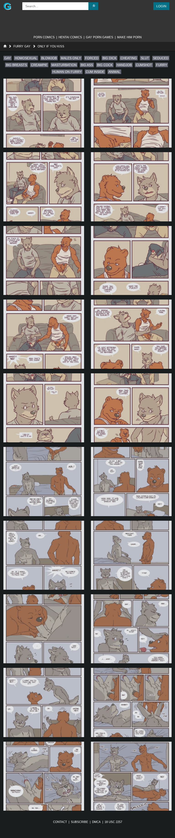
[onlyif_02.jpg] (131, 113)
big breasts (16, 65)
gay (7, 58)
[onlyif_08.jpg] (131, 334)
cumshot (144, 65)
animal (114, 72)
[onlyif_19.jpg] (43, 776)
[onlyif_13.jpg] (43, 555)
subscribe (79, 822)
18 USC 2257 (113, 822)
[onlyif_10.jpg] (131, 407)
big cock (105, 65)
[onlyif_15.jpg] (43, 628)
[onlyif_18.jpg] (131, 702)
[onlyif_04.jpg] (131, 186)
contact (60, 822)
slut (145, 58)
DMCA (96, 822)
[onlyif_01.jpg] (43, 113)
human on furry (67, 72)
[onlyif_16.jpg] (131, 628)
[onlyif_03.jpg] (43, 186)
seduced (160, 58)
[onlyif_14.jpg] (131, 555)
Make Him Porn (129, 37)
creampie (39, 65)
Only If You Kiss (51, 46)
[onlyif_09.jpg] (43, 407)
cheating (129, 58)
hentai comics (70, 37)
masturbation (64, 65)
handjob (124, 65)
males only (71, 58)
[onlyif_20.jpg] (131, 776)
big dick (109, 58)
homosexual (26, 58)
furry (161, 65)
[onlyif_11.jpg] (43, 481)
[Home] (5, 46)
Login (161, 6)
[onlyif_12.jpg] (131, 481)
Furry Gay (22, 46)
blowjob (49, 58)
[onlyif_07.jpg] (43, 334)
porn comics (44, 37)
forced (91, 58)
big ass (87, 65)
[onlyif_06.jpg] (131, 260)
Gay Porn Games (99, 37)
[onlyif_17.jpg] (43, 702)
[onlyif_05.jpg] (43, 260)
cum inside (95, 72)
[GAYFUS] (10, 6)
